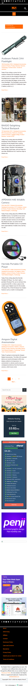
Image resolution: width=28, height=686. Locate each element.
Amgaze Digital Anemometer (9, 341)
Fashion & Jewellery (17, 133)
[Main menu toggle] (14, 14)
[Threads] (6, 1)
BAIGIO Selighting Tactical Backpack (10, 127)
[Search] (24, 390)
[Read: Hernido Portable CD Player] (14, 249)
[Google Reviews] (24, 1)
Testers (23, 350)
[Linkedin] (20, 1)
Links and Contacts (8, 645)
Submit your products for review (12, 656)
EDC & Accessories (6, 133)
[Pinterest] (18, 1)
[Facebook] (11, 1)
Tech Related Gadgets (7, 274)
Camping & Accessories (20, 64)
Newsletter (6, 649)
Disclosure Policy (8, 642)
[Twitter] (1, 621)
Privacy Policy (7, 652)
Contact (5, 638)
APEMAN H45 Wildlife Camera (13, 201)
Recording (19, 209)
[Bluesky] (4, 1)
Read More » (4, 90)
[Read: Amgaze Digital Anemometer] (14, 318)
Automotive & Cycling (20, 269)
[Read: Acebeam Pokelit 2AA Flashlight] (14, 45)
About (4, 628)
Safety (23, 348)
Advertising (6, 631)
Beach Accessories (16, 345)
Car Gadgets (17, 271)
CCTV (15, 207)
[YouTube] (9, 1)
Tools (2, 352)
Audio (12, 269)
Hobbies (20, 207)
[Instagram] (13, 1)
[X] (2, 1)
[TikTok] (22, 1)
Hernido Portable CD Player (12, 265)
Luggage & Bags (15, 134)
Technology (4, 67)
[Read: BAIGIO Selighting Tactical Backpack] (14, 109)
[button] (25, 8)
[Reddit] (15, 1)
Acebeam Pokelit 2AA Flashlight (12, 60)
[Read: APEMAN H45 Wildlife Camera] (14, 180)
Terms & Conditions (8, 659)
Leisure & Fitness (6, 66)
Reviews (23, 66)
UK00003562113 (14, 677)
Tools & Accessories (10, 352)
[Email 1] (2, 3)
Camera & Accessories (16, 205)
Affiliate (5, 635)
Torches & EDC (12, 67)
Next (14, 381)
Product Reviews (15, 66)
